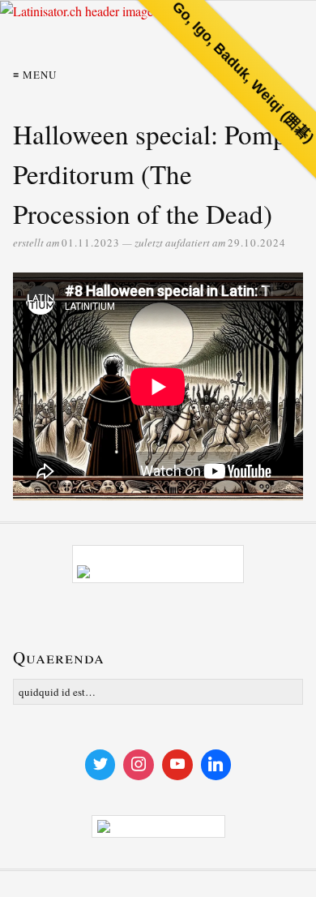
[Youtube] (177, 764)
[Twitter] (100, 764)
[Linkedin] (216, 764)
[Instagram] (138, 764)
